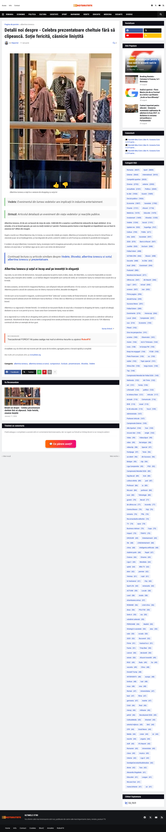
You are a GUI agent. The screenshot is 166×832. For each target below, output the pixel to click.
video (131, 442)
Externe (132, 175)
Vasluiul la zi (146, 643)
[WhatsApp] (39, 372)
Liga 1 (131, 285)
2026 (131, 242)
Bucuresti (144, 638)
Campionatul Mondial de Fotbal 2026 (143, 375)
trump (143, 385)
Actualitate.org (35, 355)
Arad (131, 265)
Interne (131, 758)
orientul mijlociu (135, 725)
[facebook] (152, 5)
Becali (144, 500)
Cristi (131, 705)
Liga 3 (144, 758)
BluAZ (41, 828)
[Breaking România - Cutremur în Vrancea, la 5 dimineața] (131, 79)
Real (143, 705)
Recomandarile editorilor (138, 519)
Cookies (32, 828)
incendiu (150, 505)
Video (131, 438)
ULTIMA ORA (134, 256)
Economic (145, 323)
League (147, 777)
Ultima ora (133, 280)
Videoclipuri (145, 438)
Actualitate (134, 189)
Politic (146, 232)
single (149, 433)
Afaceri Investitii (148, 658)
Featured (133, 270)
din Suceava (148, 457)
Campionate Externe (137, 423)
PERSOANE (133, 624)
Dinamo (146, 557)
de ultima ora (134, 505)
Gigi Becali (133, 476)
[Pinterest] (44, 372)
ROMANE (132, 605)
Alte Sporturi (134, 428)
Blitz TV (144, 567)
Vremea (132, 576)
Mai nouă (7, 456)
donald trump (134, 299)
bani (130, 696)
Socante (118, 14)
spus (141, 524)
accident (132, 457)
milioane (145, 710)
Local (131, 318)
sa (151, 356)
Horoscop (151, 313)
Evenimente (134, 313)
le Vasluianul (133, 581)
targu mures (151, 366)
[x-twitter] (156, 5)
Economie (21, 14)
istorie (131, 658)
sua (131, 323)
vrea (142, 686)
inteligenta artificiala (148, 548)
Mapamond (75, 14)
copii (145, 576)
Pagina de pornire (12, 24)
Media (131, 734)
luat (144, 681)
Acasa (4, 5)
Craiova (132, 557)
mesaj (131, 710)
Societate (54, 14)
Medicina (108, 14)
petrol (131, 715)
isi (155, 734)
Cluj (148, 581)
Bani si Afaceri (148, 242)
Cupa (152, 528)
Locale (146, 591)
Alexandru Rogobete (136, 772)
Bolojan (132, 462)
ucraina (132, 337)
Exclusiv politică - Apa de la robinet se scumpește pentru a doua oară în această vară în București (143, 61)
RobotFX (85, 339)
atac (153, 629)
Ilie (130, 543)
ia (145, 485)
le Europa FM (147, 347)
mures (132, 342)
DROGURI (132, 538)
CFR (130, 729)
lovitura (131, 681)
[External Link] (107, 329)
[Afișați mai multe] (55, 372)
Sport (64, 14)
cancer (131, 653)
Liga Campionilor (135, 466)
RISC (131, 662)
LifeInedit (133, 390)
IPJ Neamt (144, 744)
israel (143, 404)
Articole (152, 395)
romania (132, 514)
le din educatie (135, 409)
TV (130, 524)
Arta (131, 237)
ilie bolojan (145, 442)
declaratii (145, 653)
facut (151, 409)
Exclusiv (64, 364)
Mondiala (145, 562)
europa (149, 677)
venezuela (148, 586)
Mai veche (114, 456)
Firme (131, 643)
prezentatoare (40, 259)
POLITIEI (144, 610)
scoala (143, 634)
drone (131, 768)
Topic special (148, 361)
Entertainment (149, 538)
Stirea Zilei (133, 366)
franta (131, 648)
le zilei (132, 194)
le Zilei (147, 261)
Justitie (132, 246)
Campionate (147, 318)
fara (143, 768)
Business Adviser (135, 528)
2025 (131, 638)
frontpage (132, 452)
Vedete (86, 14)
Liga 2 (131, 562)
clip (144, 462)
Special (146, 447)
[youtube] (160, 5)
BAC (150, 725)
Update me (133, 227)
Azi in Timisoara (149, 342)
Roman (131, 691)
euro (130, 495)
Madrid (148, 624)
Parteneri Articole (136, 418)
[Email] (49, 372)
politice (148, 390)
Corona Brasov (134, 509)
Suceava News (135, 304)
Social (147, 222)
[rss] (163, 5)
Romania (9, 14)
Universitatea (147, 691)
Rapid (149, 552)
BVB (131, 404)
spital (131, 567)
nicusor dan (134, 433)
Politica (32, 14)
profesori (146, 490)
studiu (143, 595)
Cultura (42, 14)
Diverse (129, 14)
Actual (145, 285)
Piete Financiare (135, 356)
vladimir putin (134, 552)
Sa (154, 662)
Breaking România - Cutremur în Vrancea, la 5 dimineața (149, 79)
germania (132, 701)
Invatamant (134, 218)
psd (148, 481)
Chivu (145, 667)
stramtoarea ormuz (136, 600)
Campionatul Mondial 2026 (139, 471)
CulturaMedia (134, 720)
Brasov (151, 256)
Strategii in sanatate (136, 629)
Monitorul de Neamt (136, 275)
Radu (143, 662)
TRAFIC (145, 533)
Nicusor (132, 490)
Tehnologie (145, 495)
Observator (148, 337)
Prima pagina (134, 294)
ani (130, 385)
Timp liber (145, 648)
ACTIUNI (132, 591)
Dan (149, 428)
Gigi (149, 509)
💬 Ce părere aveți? (60, 443)
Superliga (150, 227)
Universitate (148, 748)
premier (143, 572)
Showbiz (76, 256)
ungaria (145, 739)
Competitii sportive (137, 179)
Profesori (132, 485)
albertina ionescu (27, 24)
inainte (146, 701)
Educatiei (132, 777)
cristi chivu (148, 605)
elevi (130, 572)
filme (142, 696)
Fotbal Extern (134, 309)
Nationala (133, 380)
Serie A (131, 615)
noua (131, 686)
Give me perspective (137, 332)
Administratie (134, 414)
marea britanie (134, 787)
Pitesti (132, 328)
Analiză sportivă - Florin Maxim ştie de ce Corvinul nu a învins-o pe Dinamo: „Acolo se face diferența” (150, 93)
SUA (146, 476)
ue (149, 787)
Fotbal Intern (134, 251)
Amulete (50, 828)
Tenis (146, 452)
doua (131, 610)
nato (130, 634)
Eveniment (146, 265)
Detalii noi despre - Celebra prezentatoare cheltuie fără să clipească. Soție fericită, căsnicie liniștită (22, 410)
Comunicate (149, 399)
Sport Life (132, 586)
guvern (131, 500)
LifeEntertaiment (145, 543)
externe (148, 184)
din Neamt (150, 280)
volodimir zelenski (135, 619)
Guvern (147, 194)
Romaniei (132, 748)
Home (7, 828)
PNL (145, 514)
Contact (17, 5)
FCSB (154, 352)
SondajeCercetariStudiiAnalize (140, 763)
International (150, 175)
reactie (131, 739)
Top (131, 371)
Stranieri (150, 720)
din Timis (149, 380)
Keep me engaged (136, 352)
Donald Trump (134, 672)
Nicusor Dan (133, 782)
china (131, 548)
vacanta (132, 667)
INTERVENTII (134, 677)
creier (144, 734)
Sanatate (150, 203)
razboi (131, 361)
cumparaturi (55, 364)
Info (10, 5)
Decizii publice (135, 199)
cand (131, 595)
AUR (130, 744)
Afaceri (148, 208)
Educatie (96, 14)
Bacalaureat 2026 (148, 715)
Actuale (132, 399)
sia (143, 615)
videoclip (132, 447)
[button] (4, 14)
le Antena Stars (135, 395)
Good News (144, 729)
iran (146, 289)
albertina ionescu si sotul (97, 256)
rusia (131, 347)
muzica (144, 753)
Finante (132, 208)
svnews (132, 289)
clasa (131, 753)
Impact (131, 533)
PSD (151, 466)
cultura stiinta (134, 481)
